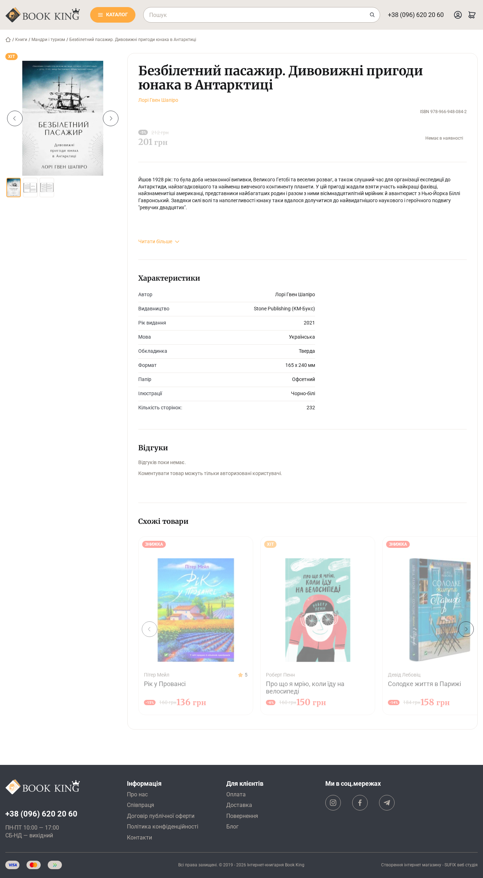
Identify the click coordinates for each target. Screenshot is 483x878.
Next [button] (110, 118)
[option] (62, 118)
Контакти (139, 837)
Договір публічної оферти (160, 816)
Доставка (239, 805)
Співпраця (140, 805)
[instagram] (333, 802)
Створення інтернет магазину (411, 864)
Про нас (137, 794)
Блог (232, 826)
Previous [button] (15, 118)
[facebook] (360, 802)
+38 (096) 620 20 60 (416, 14)
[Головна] (8, 39)
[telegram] (387, 802)
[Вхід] (458, 15)
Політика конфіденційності (162, 826)
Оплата (236, 794)
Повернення (242, 816)
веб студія (467, 864)
